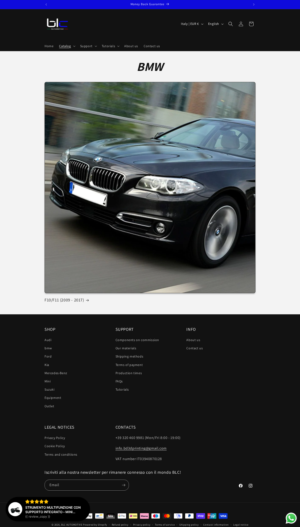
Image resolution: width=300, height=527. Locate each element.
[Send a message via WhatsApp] (291, 518)
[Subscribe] (123, 485)
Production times (129, 373)
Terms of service (165, 524)
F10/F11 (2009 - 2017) (64, 300)
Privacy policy (141, 524)
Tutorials (122, 389)
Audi (48, 340)
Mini (48, 381)
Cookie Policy (55, 446)
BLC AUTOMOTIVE (71, 524)
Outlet (49, 406)
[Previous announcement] (46, 4)
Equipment (53, 398)
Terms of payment (129, 365)
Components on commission (137, 340)
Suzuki (50, 389)
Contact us (194, 348)
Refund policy (120, 524)
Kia (47, 365)
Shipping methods (129, 356)
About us (193, 340)
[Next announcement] (254, 4)
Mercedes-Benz (56, 373)
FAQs (119, 381)
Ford (48, 356)
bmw (48, 348)
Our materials (126, 348)
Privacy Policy (55, 438)
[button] (66, 46)
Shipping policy (189, 524)
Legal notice (240, 524)
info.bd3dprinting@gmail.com (141, 448)
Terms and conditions (61, 454)
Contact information (216, 524)
